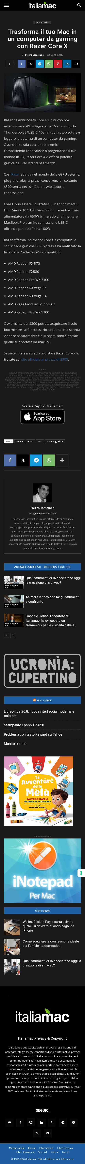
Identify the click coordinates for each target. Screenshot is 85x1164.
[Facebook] (22, 64)
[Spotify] (63, 1123)
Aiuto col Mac (44, 700)
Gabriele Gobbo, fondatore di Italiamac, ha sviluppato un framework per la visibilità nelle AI (51, 620)
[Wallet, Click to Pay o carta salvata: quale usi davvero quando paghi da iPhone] (12, 927)
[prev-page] (6, 635)
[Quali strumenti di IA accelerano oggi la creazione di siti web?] (14, 582)
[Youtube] (48, 1133)
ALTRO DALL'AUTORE (57, 566)
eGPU (30, 441)
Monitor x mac (15, 744)
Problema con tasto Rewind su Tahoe (33, 734)
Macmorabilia (17, 1148)
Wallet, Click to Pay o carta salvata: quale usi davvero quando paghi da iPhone (48, 926)
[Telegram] (40, 64)
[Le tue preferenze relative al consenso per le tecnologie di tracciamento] (81, 873)
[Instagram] (31, 1122)
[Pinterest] (58, 64)
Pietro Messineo (34, 54)
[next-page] (12, 635)
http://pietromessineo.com (42, 513)
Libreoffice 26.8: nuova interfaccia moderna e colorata (39, 713)
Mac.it (65, 1152)
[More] (62, 460)
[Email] (76, 64)
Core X (19, 441)
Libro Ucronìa (65, 1148)
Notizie (55, 1152)
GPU (40, 441)
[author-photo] (42, 502)
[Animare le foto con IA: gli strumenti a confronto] (14, 601)
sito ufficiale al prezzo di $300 (44, 359)
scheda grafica (55, 441)
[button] (6, 5)
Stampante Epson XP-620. (24, 725)
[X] (31, 64)
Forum (32, 1148)
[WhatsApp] (49, 64)
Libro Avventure (25, 1152)
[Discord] (9, 1123)
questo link (29, 1056)
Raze (14, 174)
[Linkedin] (67, 64)
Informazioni (46, 1148)
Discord (42, 1152)
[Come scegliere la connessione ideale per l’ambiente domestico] (12, 947)
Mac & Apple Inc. (42, 22)
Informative (67, 1159)
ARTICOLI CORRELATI (27, 566)
